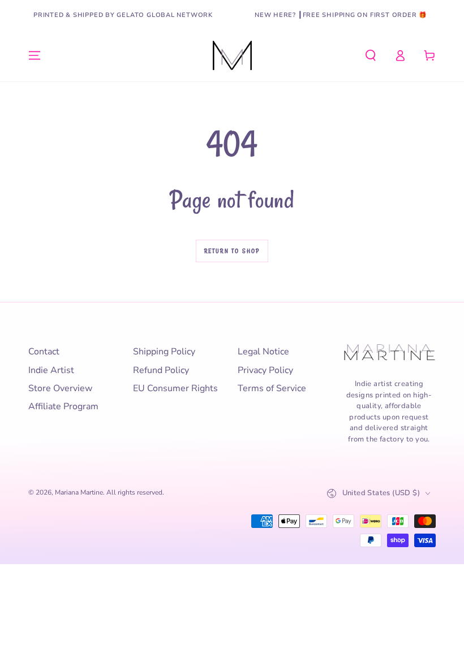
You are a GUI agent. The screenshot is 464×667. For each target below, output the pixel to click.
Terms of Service (272, 388)
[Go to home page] (232, 55)
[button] (370, 55)
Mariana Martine (79, 492)
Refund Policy (161, 370)
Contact (43, 351)
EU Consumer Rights (175, 388)
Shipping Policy (164, 351)
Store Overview (60, 388)
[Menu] (34, 55)
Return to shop (232, 251)
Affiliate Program (63, 406)
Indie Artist (51, 370)
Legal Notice (263, 351)
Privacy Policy (265, 370)
